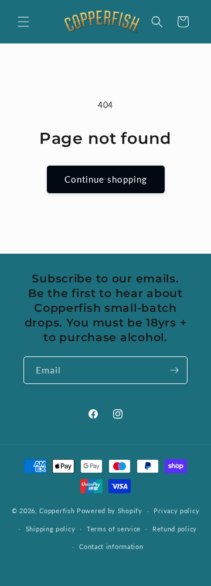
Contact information (111, 546)
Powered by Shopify (109, 510)
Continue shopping (105, 179)
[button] (23, 22)
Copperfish (56, 510)
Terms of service (114, 529)
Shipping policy (51, 529)
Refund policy (174, 529)
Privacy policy (176, 510)
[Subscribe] (174, 370)
